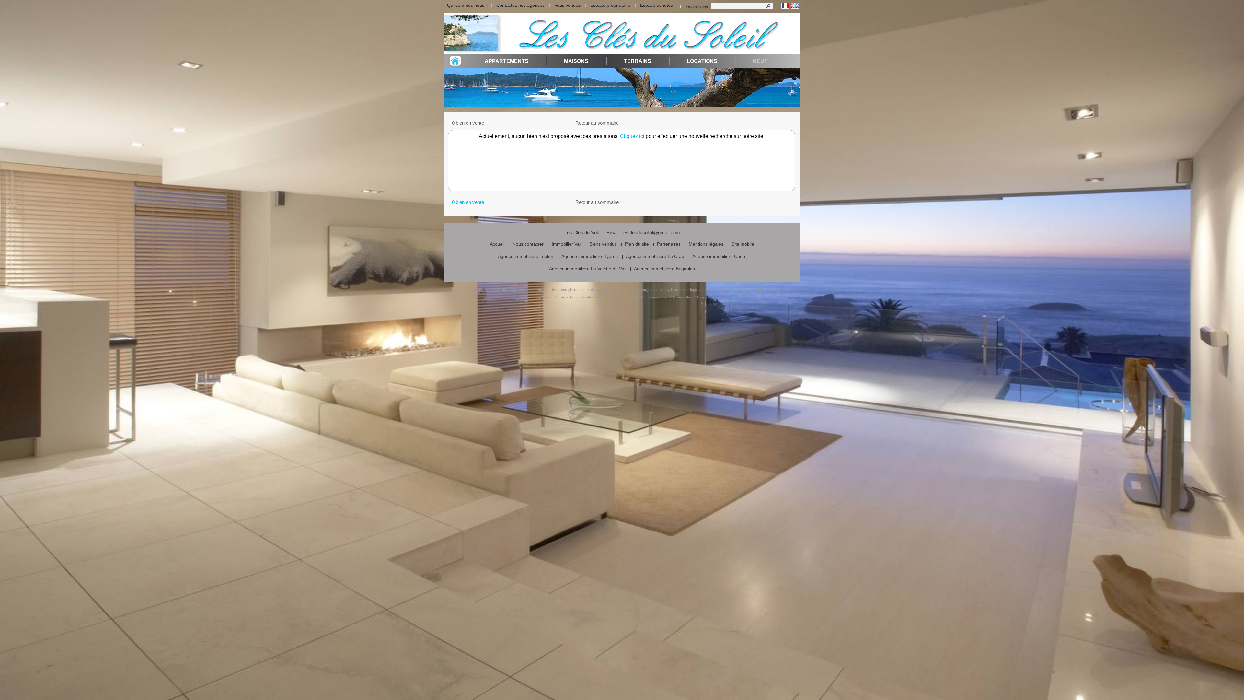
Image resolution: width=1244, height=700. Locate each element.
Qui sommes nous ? (467, 5)
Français (785, 6)
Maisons (576, 61)
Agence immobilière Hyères (589, 256)
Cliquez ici (632, 136)
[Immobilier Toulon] (473, 33)
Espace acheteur (657, 5)
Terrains (637, 61)
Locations (702, 61)
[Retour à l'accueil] (455, 64)
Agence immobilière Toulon (525, 256)
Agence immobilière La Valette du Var (587, 268)
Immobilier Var (566, 244)
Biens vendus (603, 244)
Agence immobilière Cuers (719, 256)
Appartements (506, 61)
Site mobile (742, 244)
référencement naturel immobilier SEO (669, 297)
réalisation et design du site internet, (607, 297)
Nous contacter (528, 244)
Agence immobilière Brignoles (664, 268)
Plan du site (637, 244)
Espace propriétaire (610, 5)
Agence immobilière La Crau (655, 256)
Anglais (795, 6)
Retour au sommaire (597, 123)
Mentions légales (706, 244)
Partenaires (669, 244)
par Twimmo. (711, 297)
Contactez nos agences (520, 5)
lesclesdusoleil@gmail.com (651, 232)
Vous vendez (567, 5)
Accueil (497, 244)
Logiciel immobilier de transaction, (549, 297)
